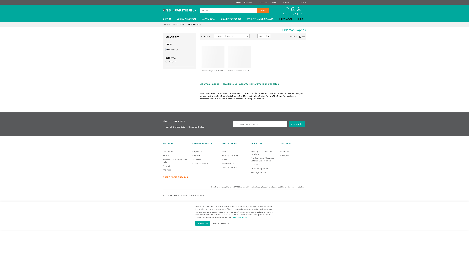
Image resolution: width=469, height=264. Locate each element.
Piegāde (196, 155)
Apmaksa (196, 159)
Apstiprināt (202, 223)
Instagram (285, 155)
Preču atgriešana (200, 163)
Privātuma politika (259, 168)
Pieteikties (288, 14)
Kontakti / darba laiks (244, 2)
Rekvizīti (167, 166)
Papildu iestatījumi (221, 223)
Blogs (224, 159)
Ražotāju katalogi (230, 155)
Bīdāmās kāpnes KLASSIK (212, 71)
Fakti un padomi (229, 167)
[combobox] (228, 10)
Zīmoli (225, 151)
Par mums (285, 2)
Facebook (284, 151)
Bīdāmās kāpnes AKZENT (238, 71)
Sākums (166, 24)
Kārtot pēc (219, 36)
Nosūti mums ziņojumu (267, 2)
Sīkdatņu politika (259, 172)
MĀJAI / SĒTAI (179, 24)
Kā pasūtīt (197, 151)
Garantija (255, 165)
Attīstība (167, 170)
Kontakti (167, 155)
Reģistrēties (299, 14)
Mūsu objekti (228, 163)
